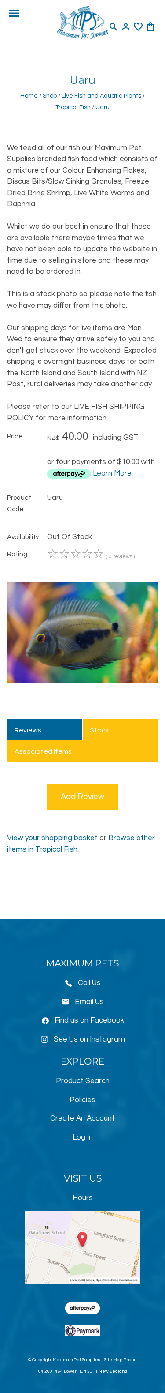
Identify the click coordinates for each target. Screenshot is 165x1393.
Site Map (113, 1360)
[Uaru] (82, 681)
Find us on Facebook (89, 1020)
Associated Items (43, 751)
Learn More (112, 473)
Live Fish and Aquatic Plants (101, 95)
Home (29, 95)
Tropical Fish (73, 107)
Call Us (89, 983)
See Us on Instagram (89, 1039)
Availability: (23, 536)
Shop (50, 95)
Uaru (102, 107)
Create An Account (82, 1118)
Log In (83, 1137)
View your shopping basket (52, 838)
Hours (83, 1198)
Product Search (83, 1081)
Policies (82, 1100)
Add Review (82, 797)
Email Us (89, 1002)
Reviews (28, 730)
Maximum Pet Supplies (76, 1360)
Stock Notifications (111, 733)
